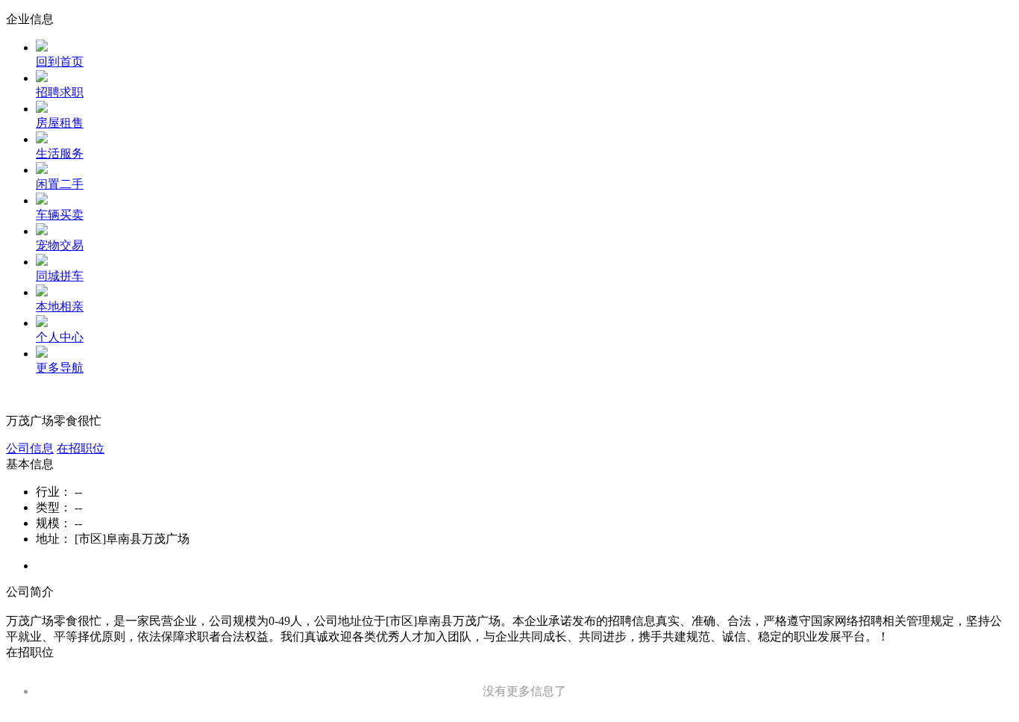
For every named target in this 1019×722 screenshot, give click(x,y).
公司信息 (30, 448)
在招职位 (80, 448)
